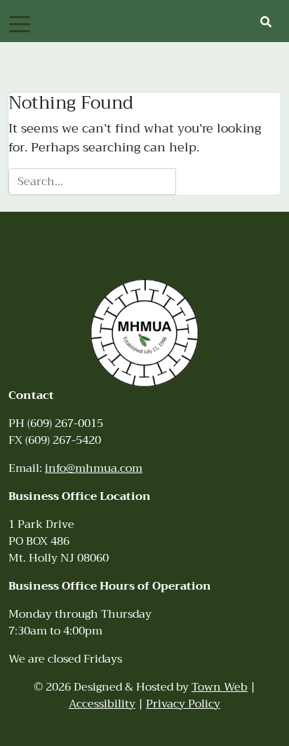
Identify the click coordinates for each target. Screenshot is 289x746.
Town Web (219, 687)
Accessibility (102, 704)
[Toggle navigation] (19, 23)
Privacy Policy (183, 704)
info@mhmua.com (93, 468)
